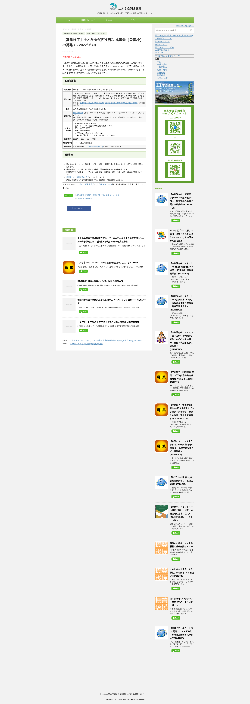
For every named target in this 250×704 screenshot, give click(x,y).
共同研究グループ (104, 184)
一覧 (159, 62)
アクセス (159, 53)
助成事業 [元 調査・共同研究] (88, 195)
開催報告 (161, 73)
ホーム (67, 20)
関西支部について (88, 20)
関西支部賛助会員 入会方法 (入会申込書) (174, 35)
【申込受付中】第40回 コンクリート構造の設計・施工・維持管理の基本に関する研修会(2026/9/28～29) (182, 201)
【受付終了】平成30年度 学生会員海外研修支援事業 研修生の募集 (108, 322)
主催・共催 (162, 64)
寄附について (161, 44)
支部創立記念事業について (167, 56)
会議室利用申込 (162, 50)
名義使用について (163, 38)
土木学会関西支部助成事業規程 (92, 103)
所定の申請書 (78, 113)
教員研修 (161, 75)
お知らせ (109, 20)
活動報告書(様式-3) (95, 147)
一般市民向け (163, 67)
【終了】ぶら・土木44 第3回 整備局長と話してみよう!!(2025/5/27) (109, 262)
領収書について (162, 41)
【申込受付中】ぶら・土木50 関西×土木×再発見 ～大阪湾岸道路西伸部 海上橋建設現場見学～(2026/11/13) (181, 303)
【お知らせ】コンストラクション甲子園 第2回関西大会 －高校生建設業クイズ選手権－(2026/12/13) (181, 448)
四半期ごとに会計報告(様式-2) (77, 177)
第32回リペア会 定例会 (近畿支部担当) (86, 344)
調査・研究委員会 (87, 184)
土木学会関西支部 (129, 8)
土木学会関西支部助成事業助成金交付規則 (121, 103)
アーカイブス (130, 20)
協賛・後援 (162, 70)
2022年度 (80, 198)
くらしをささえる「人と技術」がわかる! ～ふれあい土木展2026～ (182, 572)
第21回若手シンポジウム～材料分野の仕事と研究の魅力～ (181, 602)
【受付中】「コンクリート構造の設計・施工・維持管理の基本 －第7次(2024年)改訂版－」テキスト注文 (181, 514)
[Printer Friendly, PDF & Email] (68, 196)
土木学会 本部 (161, 78)
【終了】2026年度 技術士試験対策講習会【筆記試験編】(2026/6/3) (182, 480)
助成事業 (88, 198)
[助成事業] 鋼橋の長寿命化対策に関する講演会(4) (100, 281)
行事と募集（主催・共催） (111, 195)
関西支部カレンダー (164, 47)
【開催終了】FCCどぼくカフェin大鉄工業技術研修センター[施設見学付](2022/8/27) (106, 340)
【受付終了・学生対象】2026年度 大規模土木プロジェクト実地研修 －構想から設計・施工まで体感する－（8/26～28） (182, 412)
